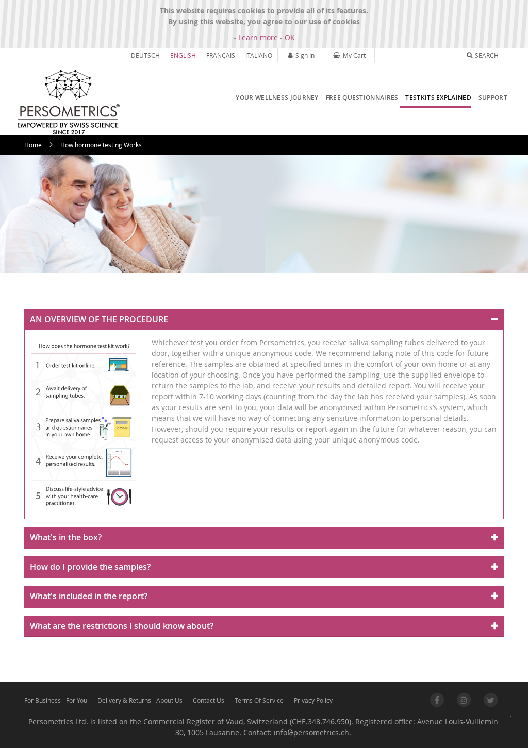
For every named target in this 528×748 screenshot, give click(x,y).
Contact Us (208, 700)
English (183, 55)
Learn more (258, 37)
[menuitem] (274, 98)
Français (220, 55)
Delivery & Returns (124, 700)
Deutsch (145, 55)
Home (33, 145)
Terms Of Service (259, 700)
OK (290, 37)
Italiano (258, 55)
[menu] (369, 99)
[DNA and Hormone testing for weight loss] (68, 102)
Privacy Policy (313, 700)
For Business (42, 700)
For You (76, 700)
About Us (169, 700)
